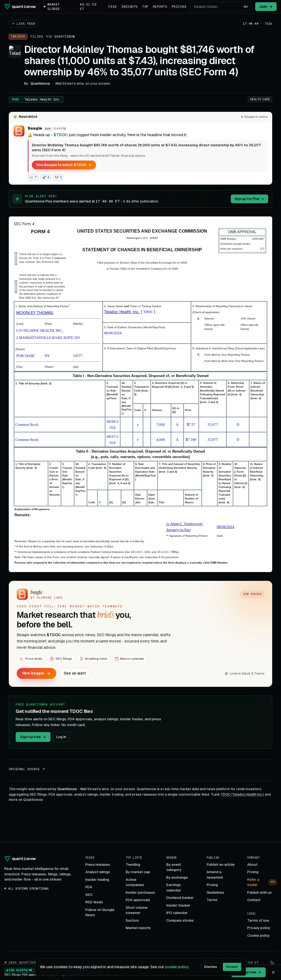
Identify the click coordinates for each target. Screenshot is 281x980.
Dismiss (210, 967)
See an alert (75, 673)
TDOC (36, 99)
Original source (24, 769)
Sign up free (30, 737)
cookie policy (177, 966)
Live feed (26, 23)
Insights (129, 6)
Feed (112, 6)
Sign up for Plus (247, 199)
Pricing (179, 6)
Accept (232, 967)
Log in (61, 737)
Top (145, 6)
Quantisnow (64, 36)
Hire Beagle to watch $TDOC (61, 164)
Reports (160, 6)
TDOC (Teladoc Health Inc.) (242, 794)
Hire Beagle (33, 673)
